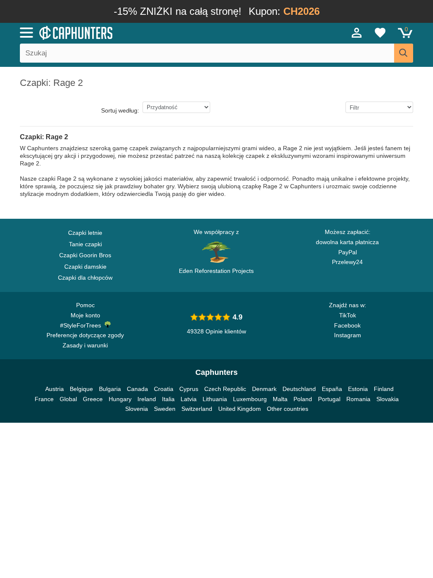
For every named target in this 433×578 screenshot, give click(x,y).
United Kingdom (239, 408)
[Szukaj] (403, 53)
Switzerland (196, 408)
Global (68, 399)
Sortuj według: (120, 110)
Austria (54, 388)
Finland (384, 388)
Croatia (163, 388)
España (332, 388)
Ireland (146, 399)
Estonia (358, 388)
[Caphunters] (132, 32)
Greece (93, 399)
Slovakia (387, 399)
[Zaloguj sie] (356, 32)
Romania (358, 399)
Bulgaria (110, 388)
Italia (168, 399)
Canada (137, 388)
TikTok (347, 315)
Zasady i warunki (85, 345)
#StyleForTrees (82, 325)
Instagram (347, 335)
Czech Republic (225, 388)
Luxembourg (250, 399)
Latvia (189, 399)
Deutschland (299, 388)
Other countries (287, 408)
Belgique (81, 388)
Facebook (347, 325)
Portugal (329, 399)
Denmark (264, 388)
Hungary (120, 399)
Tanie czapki (85, 244)
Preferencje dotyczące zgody (85, 335)
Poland (302, 399)
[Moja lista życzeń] (380, 32)
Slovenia (136, 408)
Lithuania (215, 399)
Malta (280, 399)
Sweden (164, 408)
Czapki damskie (85, 266)
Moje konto (85, 315)
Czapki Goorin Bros (85, 255)
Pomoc (85, 305)
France (44, 399)
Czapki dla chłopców (85, 277)
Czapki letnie (85, 232)
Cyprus (188, 388)
